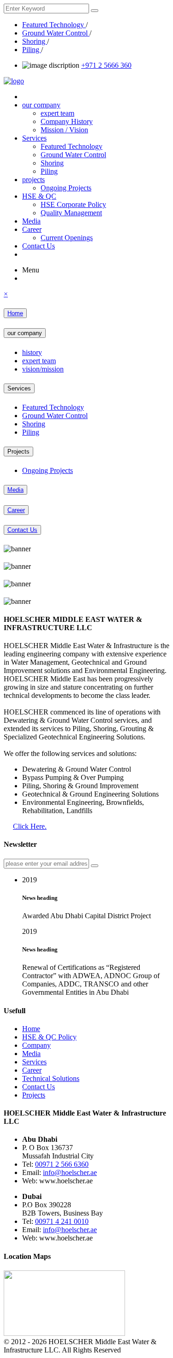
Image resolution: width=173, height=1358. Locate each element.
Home (15, 313)
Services (34, 138)
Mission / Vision (64, 130)
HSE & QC (39, 196)
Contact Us (38, 246)
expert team (57, 113)
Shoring (34, 41)
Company (36, 1045)
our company (41, 105)
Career (32, 229)
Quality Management (71, 213)
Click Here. (30, 826)
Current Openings (67, 238)
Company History (67, 121)
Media (31, 221)
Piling (31, 49)
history (32, 352)
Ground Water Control (55, 33)
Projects (18, 451)
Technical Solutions (50, 1078)
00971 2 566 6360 (62, 1164)
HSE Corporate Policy (73, 204)
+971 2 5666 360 (106, 65)
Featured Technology (54, 25)
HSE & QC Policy (49, 1037)
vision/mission (43, 369)
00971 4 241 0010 (62, 1221)
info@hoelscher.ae (70, 1172)
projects (33, 179)
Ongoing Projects (66, 188)
